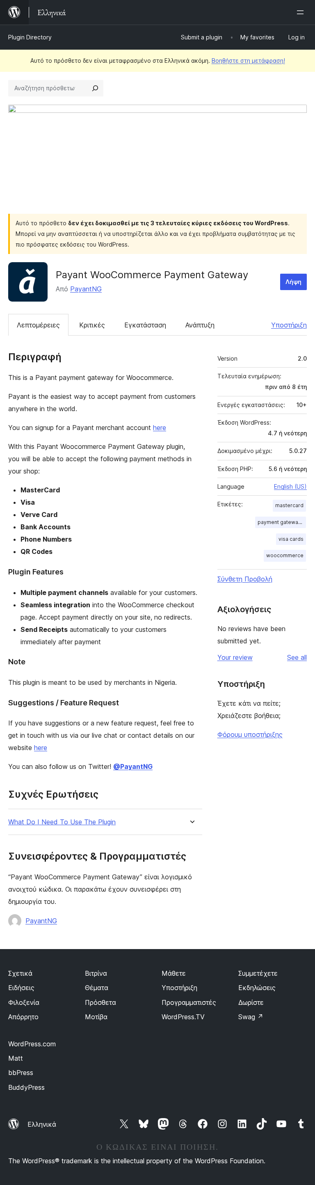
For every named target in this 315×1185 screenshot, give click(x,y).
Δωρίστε (251, 1002)
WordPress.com (32, 1044)
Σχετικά (20, 973)
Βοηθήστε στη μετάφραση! (248, 60)
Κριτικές (92, 325)
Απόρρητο (23, 1017)
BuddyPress (26, 1087)
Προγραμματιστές (189, 1002)
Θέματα (96, 988)
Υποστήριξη (289, 325)
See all (297, 657)
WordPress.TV (183, 1017)
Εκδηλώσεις (257, 988)
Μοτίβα (96, 1017)
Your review (235, 657)
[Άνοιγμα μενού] (302, 12)
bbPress (20, 1072)
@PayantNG (133, 766)
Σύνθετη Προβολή (244, 579)
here (159, 427)
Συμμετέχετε (258, 973)
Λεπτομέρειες (38, 325)
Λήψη (293, 281)
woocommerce (285, 555)
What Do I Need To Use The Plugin (62, 822)
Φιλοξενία (23, 1002)
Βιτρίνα (96, 973)
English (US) (290, 486)
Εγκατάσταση (145, 325)
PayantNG (86, 289)
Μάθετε (174, 973)
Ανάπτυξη (200, 325)
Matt (15, 1058)
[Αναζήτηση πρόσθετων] (95, 88)
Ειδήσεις (21, 988)
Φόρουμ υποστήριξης (250, 734)
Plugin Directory (30, 37)
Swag (250, 1017)
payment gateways (281, 522)
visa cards (291, 539)
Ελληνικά (41, 1124)
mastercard (289, 505)
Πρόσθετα (100, 1002)
